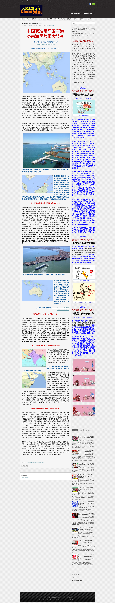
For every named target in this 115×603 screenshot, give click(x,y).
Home (46, 469)
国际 (43, 462)
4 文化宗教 (42, 19)
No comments (51, 25)
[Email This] (22, 466)
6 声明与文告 (56, 19)
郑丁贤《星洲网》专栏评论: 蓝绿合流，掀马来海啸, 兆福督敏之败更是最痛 (86, 438)
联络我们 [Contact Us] (52, 1)
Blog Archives (88, 430)
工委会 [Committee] (41, 1)
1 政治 (22, 19)
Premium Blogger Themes (63, 599)
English (73, 577)
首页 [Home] (23, 1)
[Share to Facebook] (27, 466)
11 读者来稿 (88, 19)
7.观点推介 (39, 462)
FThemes (44, 599)
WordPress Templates (72, 599)
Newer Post (22, 469)
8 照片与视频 (69, 19)
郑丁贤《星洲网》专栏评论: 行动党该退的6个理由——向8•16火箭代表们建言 (86, 465)
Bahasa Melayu (75, 572)
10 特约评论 (81, 19)
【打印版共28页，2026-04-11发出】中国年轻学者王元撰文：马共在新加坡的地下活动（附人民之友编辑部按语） (83, 30)
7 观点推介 (62, 19)
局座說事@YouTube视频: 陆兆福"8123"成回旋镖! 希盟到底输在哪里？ (86, 542)
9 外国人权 (75, 19)
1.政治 (28, 462)
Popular (75, 430)
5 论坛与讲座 (49, 19)
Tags (81, 430)
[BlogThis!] (24, 466)
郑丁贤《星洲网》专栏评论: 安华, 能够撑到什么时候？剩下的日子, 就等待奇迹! (86, 489)
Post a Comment (24, 477)
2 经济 (28, 19)
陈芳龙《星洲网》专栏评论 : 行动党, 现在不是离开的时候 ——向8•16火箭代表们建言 (86, 476)
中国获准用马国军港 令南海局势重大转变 (32, 23)
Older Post (69, 469)
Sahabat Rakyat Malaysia (56, 597)
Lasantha (55, 599)
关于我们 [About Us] (31, 1)
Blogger (70, 597)
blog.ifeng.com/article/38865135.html (45, 44)
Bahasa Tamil (75, 574)
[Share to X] (25, 466)
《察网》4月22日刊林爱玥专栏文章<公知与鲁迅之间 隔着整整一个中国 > (83, 323)
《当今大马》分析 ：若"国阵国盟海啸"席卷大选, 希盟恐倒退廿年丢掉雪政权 (86, 503)
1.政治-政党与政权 (33, 462)
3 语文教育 (34, 19)
